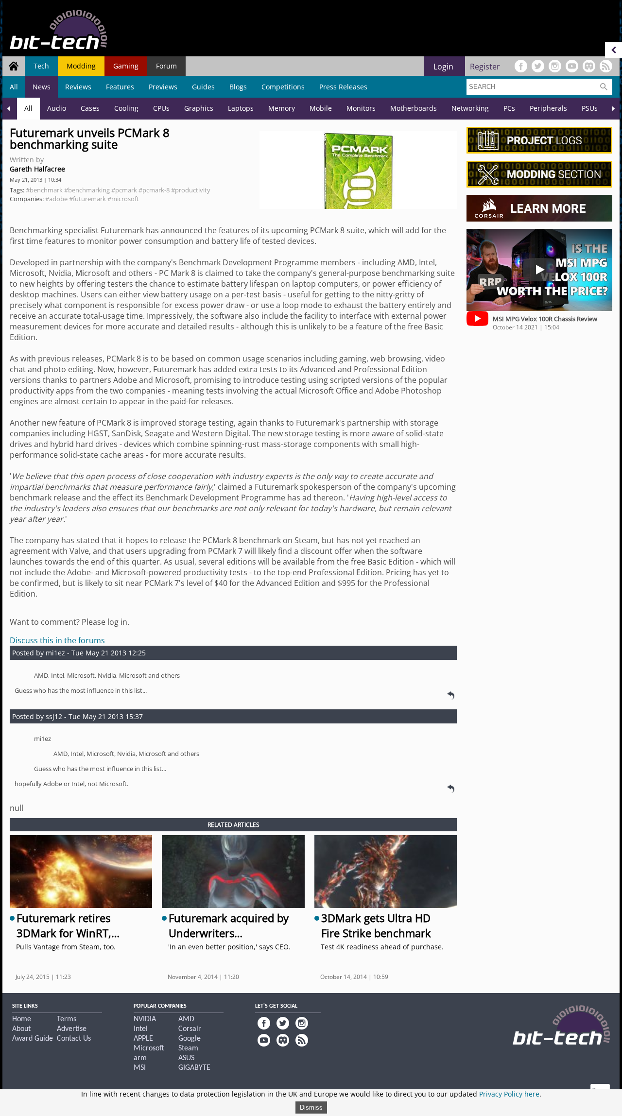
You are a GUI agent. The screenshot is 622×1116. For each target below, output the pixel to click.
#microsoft (123, 198)
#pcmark (124, 190)
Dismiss (311, 1107)
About (21, 1029)
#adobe (56, 198)
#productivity (190, 190)
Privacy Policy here (509, 1094)
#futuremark (87, 198)
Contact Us (74, 1039)
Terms (66, 1019)
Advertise (71, 1029)
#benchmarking (87, 190)
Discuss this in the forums (57, 640)
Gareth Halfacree (37, 168)
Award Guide (32, 1039)
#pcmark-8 (154, 190)
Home (21, 1019)
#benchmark (44, 190)
